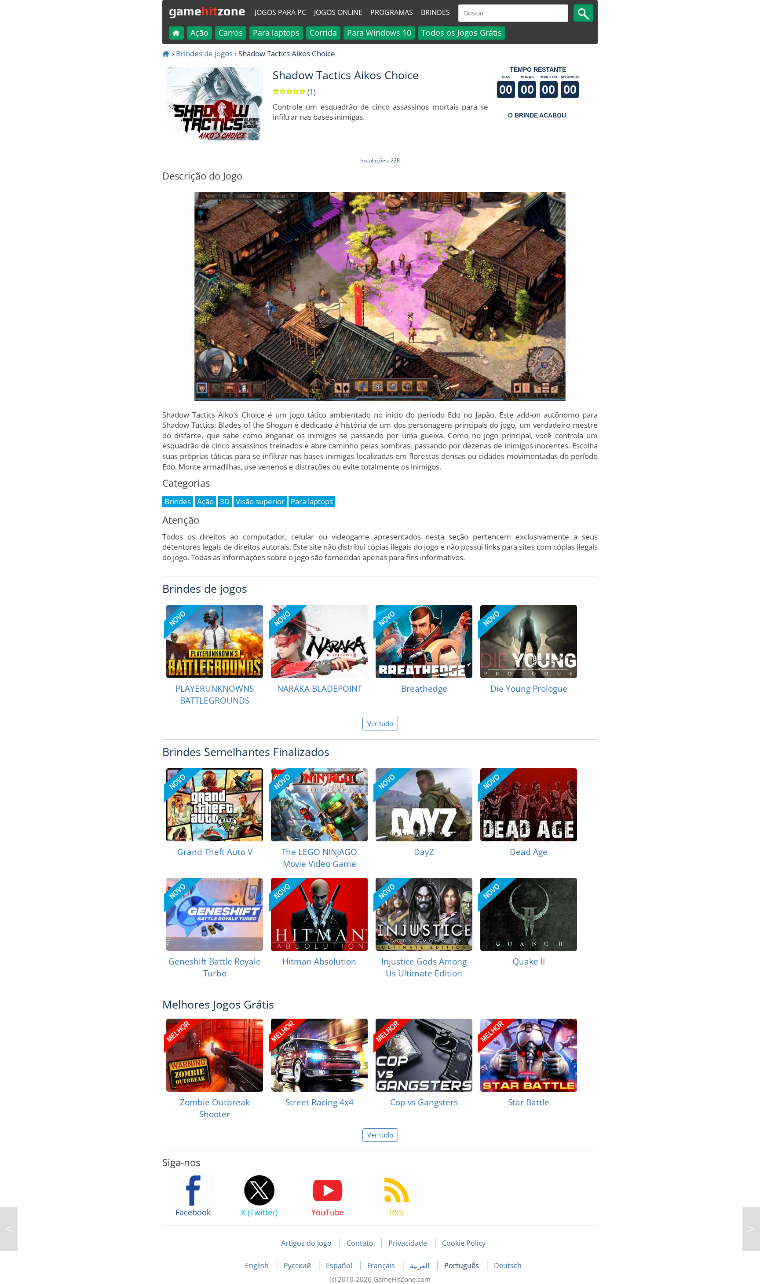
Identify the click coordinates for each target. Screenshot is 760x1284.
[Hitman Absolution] (319, 914)
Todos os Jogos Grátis (461, 32)
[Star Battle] (528, 1055)
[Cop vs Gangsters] (424, 1055)
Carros (231, 32)
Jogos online (338, 12)
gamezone (207, 11)
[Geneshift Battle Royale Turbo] (214, 914)
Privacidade (407, 1243)
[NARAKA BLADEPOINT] (319, 641)
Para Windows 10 (379, 32)
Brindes (435, 12)
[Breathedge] (424, 641)
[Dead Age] (528, 804)
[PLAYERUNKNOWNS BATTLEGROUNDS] (214, 641)
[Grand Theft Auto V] (214, 804)
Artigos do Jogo (306, 1243)
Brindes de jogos (204, 53)
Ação (199, 32)
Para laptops (276, 32)
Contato (360, 1243)
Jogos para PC (280, 12)
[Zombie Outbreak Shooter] (214, 1055)
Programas (391, 12)
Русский (298, 1265)
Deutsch (508, 1265)
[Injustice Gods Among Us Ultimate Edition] (424, 914)
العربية (420, 1265)
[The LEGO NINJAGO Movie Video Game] (319, 804)
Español (340, 1265)
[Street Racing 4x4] (319, 1055)
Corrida (323, 32)
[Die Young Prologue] (528, 641)
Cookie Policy (464, 1243)
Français (382, 1265)
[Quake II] (528, 914)
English (257, 1265)
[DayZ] (424, 804)
